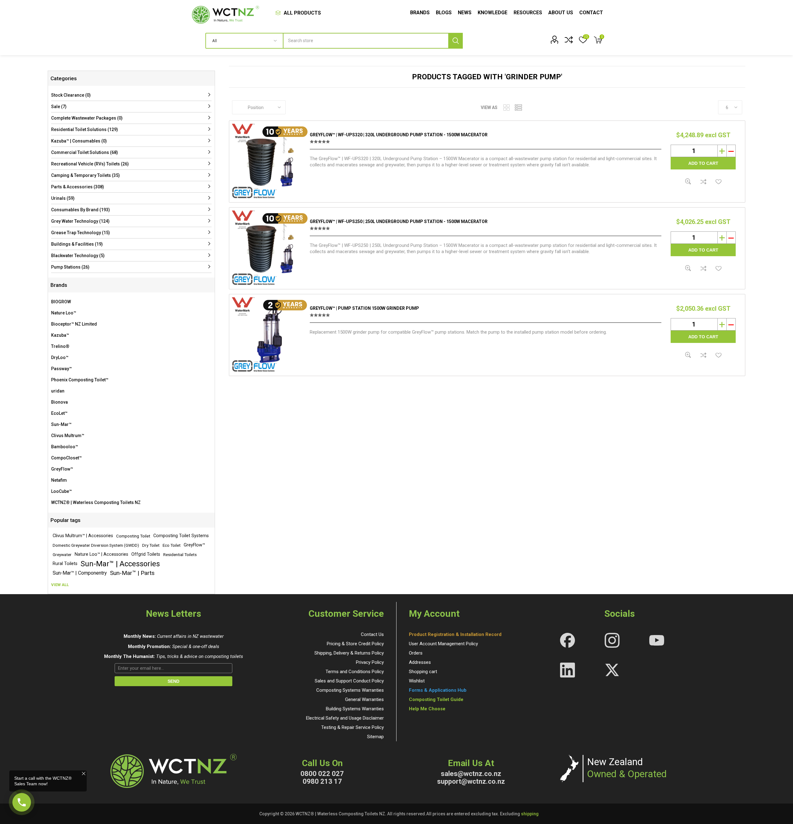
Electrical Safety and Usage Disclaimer (345, 718)
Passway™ (61, 368)
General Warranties (364, 699)
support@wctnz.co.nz (471, 781)
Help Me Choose (427, 709)
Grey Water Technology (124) (80, 221)
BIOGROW (61, 301)
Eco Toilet (172, 545)
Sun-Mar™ (61, 424)
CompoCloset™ (66, 457)
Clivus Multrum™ (67, 435)
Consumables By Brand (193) (80, 209)
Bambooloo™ (64, 446)
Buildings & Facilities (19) (77, 244)
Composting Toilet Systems (181, 535)
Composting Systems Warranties (350, 690)
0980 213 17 (322, 781)
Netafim (59, 480)
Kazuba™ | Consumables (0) (79, 140)
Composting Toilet (133, 535)
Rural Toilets (65, 563)
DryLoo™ (59, 357)
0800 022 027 (322, 774)
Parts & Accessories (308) (77, 186)
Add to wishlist (718, 181)
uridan (57, 390)
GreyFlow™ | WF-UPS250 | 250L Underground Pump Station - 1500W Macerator (399, 221)
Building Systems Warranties (355, 709)
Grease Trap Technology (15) (80, 232)
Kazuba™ (60, 335)
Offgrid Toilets (145, 554)
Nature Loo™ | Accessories (101, 554)
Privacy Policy (370, 662)
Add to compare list (703, 181)
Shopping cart (423, 671)
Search (455, 41)
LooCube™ (61, 491)
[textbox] (373, 40)
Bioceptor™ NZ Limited (74, 324)
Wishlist (417, 681)
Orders (416, 653)
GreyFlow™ (62, 469)
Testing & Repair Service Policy (352, 727)
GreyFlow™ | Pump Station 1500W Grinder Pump (364, 308)
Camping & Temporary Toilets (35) (85, 175)
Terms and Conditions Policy (355, 671)
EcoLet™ (59, 413)
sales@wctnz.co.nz (471, 774)
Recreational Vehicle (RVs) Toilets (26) (90, 163)
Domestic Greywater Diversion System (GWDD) (96, 545)
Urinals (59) (63, 198)
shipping (530, 813)
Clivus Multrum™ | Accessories (83, 535)
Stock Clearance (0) (71, 95)
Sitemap (375, 736)
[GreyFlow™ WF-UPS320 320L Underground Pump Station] (269, 161)
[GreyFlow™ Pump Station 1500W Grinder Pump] (269, 335)
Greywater (62, 554)
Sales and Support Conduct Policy (349, 681)
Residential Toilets (180, 554)
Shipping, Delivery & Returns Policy (349, 653)
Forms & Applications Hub (438, 690)
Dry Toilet (151, 545)
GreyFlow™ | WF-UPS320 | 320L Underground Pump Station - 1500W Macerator (399, 134)
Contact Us (372, 634)
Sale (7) (59, 106)
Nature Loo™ (63, 312)
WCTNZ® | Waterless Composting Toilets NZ (96, 502)
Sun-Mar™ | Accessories (120, 563)
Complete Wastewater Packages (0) (87, 118)
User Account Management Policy (443, 643)
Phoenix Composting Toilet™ (79, 379)
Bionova (59, 402)
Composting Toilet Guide (436, 699)
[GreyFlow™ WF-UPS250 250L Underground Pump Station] (269, 248)
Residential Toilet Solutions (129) (84, 129)
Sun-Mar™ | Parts (132, 572)
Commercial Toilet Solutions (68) (84, 152)
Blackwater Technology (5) (78, 255)
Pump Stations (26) (70, 267)
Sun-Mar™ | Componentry (80, 573)
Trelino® (60, 346)
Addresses (420, 662)
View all (60, 584)
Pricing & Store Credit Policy (355, 643)
